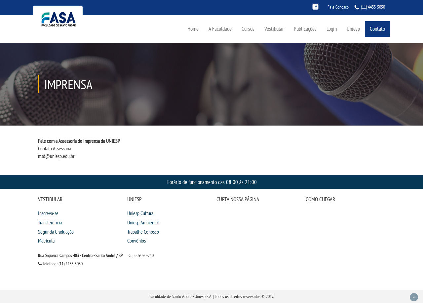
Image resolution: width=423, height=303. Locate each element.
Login (332, 28)
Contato (377, 28)
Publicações (305, 28)
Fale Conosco (338, 7)
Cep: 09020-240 (141, 255)
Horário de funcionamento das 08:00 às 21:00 (212, 182)
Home (193, 28)
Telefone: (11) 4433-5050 (62, 264)
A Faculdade (220, 28)
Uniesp (353, 28)
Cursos (248, 28)
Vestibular (274, 28)
